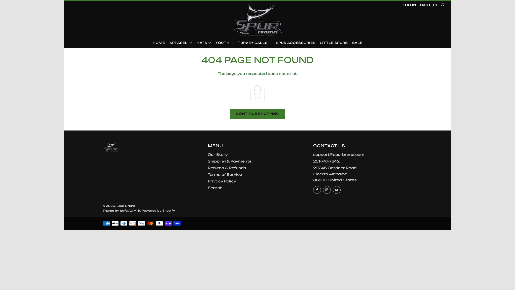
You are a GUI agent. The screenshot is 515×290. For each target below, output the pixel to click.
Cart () (428, 5)
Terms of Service (225, 174)
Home (159, 43)
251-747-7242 (326, 161)
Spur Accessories (295, 43)
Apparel (178, 43)
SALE (357, 43)
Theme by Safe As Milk (121, 210)
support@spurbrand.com (338, 154)
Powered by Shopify (158, 210)
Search (215, 188)
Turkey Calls (253, 43)
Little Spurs (334, 43)
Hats (202, 43)
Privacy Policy (222, 181)
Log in (409, 5)
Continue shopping (257, 114)
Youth (222, 43)
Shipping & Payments (229, 161)
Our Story (218, 154)
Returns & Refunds (227, 168)
